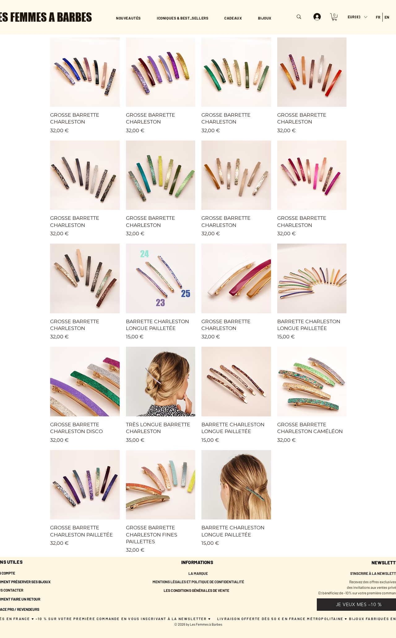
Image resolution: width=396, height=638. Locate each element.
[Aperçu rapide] (85, 72)
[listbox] (357, 17)
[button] (357, 17)
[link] (334, 17)
